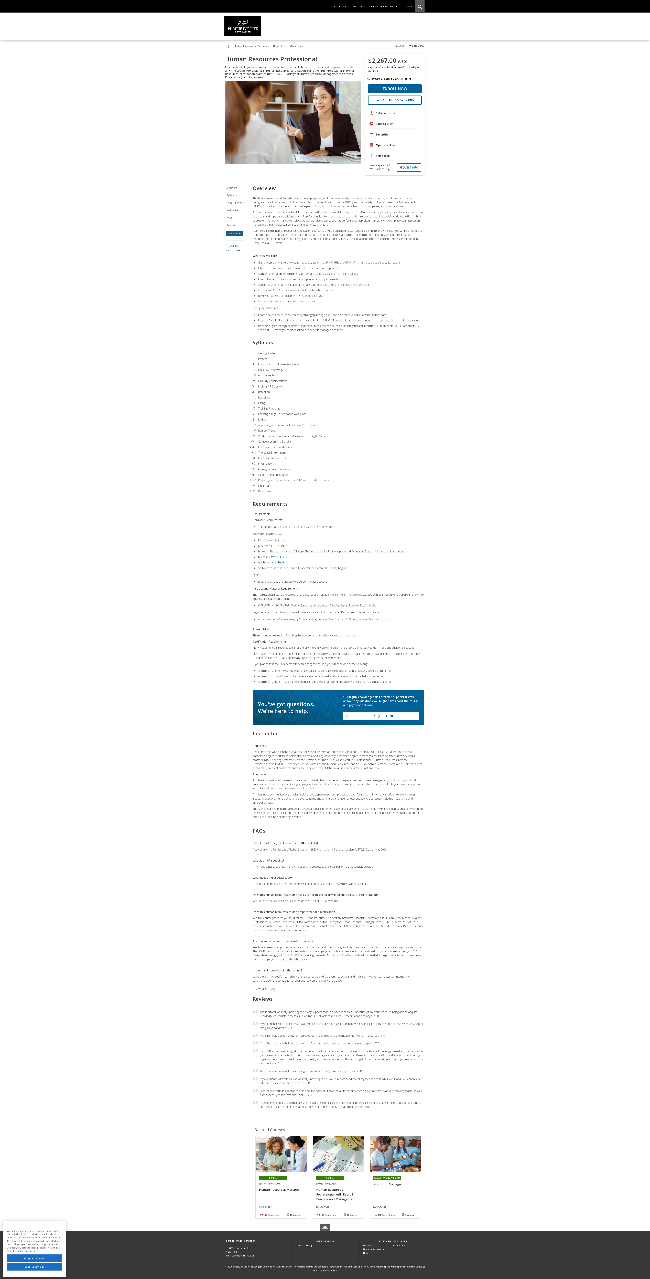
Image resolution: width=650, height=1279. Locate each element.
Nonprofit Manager (387, 1184)
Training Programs (244, 46)
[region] (34, 1249)
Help (365, 1252)
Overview (232, 187)
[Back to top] (325, 1240)
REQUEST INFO (408, 167)
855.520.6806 (233, 250)
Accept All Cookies (35, 1258)
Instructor (233, 210)
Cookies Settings (35, 1266)
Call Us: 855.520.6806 (409, 46)
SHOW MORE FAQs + (266, 989)
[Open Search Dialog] (420, 6)
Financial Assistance (373, 1249)
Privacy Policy (330, 1270)
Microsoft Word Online (272, 557)
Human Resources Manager (279, 1190)
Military (367, 1245)
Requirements (235, 202)
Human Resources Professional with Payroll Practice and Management (336, 1194)
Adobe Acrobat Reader (272, 562)
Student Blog (399, 1245)
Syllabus (232, 195)
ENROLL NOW (395, 88)
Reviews (231, 225)
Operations (262, 46)
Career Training (304, 1245)
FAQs (230, 217)
